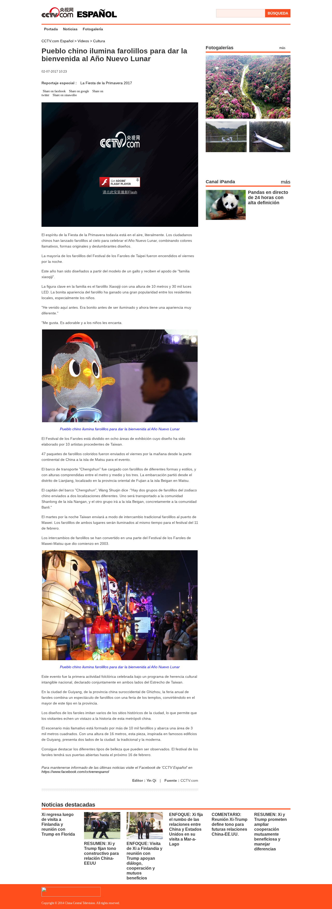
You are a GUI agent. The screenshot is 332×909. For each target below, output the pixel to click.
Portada (51, 29)
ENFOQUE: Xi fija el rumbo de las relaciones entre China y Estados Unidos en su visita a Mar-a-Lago (186, 829)
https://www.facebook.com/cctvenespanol (75, 772)
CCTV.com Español (58, 41)
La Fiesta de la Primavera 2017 (106, 83)
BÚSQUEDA (278, 13)
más (282, 48)
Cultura (99, 41)
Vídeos (84, 41)
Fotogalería (93, 29)
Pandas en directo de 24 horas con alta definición (268, 197)
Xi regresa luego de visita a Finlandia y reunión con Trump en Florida (58, 824)
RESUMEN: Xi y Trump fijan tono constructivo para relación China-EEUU (101, 853)
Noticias (70, 29)
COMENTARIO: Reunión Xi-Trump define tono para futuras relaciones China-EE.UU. (229, 824)
